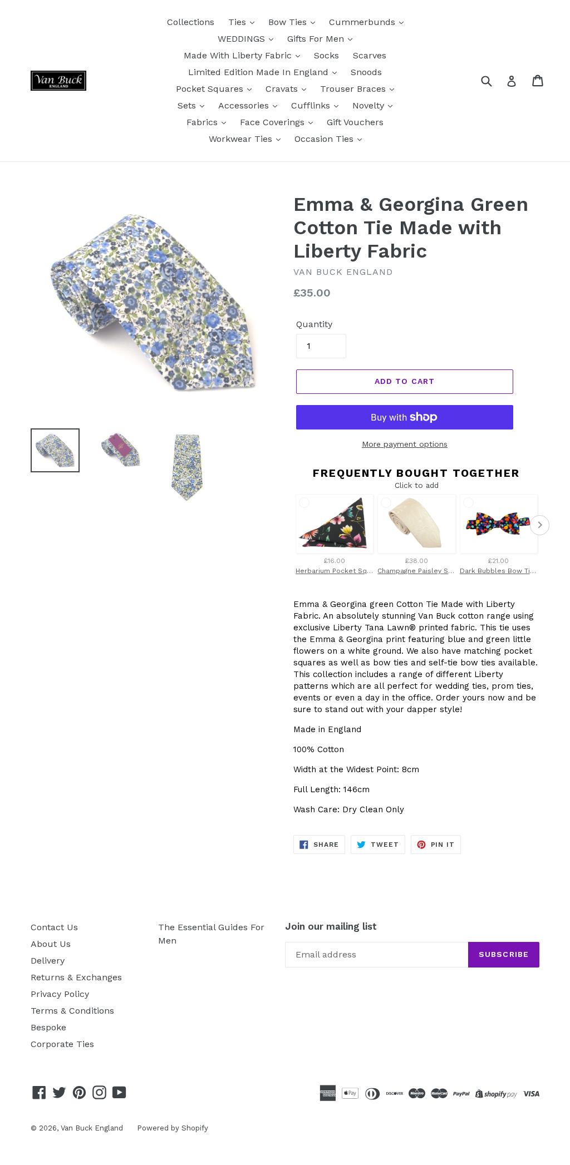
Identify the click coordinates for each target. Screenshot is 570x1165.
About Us (51, 944)
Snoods (366, 72)
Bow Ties (288, 22)
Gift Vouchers (355, 122)
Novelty (369, 105)
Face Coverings (273, 122)
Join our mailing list (331, 926)
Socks (326, 55)
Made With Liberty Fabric (239, 55)
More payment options (405, 444)
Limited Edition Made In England (259, 72)
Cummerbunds (363, 22)
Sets (188, 105)
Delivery (48, 960)
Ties (238, 22)
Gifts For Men (317, 38)
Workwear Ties (242, 139)
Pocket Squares (211, 88)
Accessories (245, 105)
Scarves (369, 55)
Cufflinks (312, 105)
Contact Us (54, 927)
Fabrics (203, 122)
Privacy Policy (60, 994)
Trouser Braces (354, 88)
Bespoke (48, 1027)
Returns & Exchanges (76, 977)
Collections (190, 22)
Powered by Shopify (172, 1128)
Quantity (314, 324)
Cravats (283, 88)
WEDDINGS (243, 38)
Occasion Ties (325, 139)
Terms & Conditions (72, 1010)
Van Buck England (92, 1128)
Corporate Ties (62, 1044)
